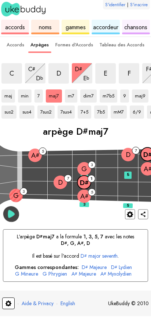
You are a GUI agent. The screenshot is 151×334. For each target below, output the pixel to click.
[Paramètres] (130, 214)
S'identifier (115, 4)
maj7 (55, 94)
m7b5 (110, 94)
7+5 (86, 110)
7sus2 (47, 110)
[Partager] (143, 214)
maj (9, 94)
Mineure (26, 273)
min (26, 94)
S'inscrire (139, 4)
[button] (11, 214)
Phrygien (55, 273)
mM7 (120, 110)
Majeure (94, 267)
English (67, 303)
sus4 (28, 110)
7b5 (102, 110)
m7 (72, 94)
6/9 (138, 110)
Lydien (121, 267)
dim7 (90, 94)
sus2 (10, 110)
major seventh (99, 256)
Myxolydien (116, 273)
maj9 (141, 94)
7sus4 (67, 110)
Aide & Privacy (38, 303)
